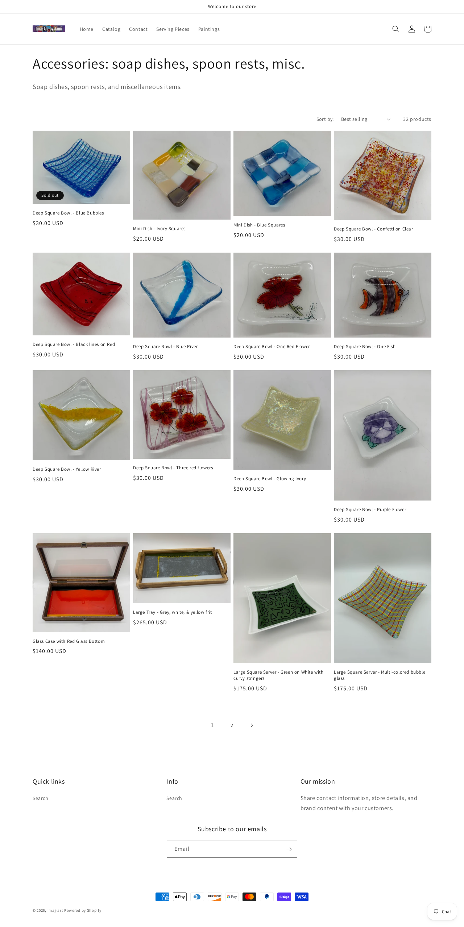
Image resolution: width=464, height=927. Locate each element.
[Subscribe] (289, 849)
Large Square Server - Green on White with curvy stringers (278, 675)
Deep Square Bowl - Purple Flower (370, 509)
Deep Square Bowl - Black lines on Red (74, 344)
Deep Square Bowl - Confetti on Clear (373, 229)
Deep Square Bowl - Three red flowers (173, 468)
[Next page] (252, 725)
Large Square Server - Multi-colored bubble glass (379, 675)
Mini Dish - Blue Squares (259, 225)
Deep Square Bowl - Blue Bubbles (68, 213)
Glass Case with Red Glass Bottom (69, 641)
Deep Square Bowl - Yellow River (67, 469)
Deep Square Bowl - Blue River (165, 347)
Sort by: (325, 119)
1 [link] (212, 725)
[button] (396, 29)
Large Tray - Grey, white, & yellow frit (172, 612)
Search (41, 798)
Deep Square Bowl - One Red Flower (271, 347)
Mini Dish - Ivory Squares (159, 229)
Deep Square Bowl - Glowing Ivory (269, 479)
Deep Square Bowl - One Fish (364, 347)
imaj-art (55, 910)
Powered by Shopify (83, 910)
